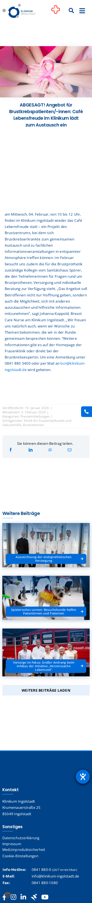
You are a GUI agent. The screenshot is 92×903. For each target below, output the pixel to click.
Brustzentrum (33, 425)
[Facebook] (11, 450)
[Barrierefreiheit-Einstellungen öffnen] (83, 777)
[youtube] (44, 897)
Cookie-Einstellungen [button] (20, 855)
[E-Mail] (69, 450)
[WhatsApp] (50, 450)
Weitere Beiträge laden (46, 690)
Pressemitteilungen (35, 416)
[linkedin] (23, 897)
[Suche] (71, 11)
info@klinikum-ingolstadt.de (55, 876)
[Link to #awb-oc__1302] (55, 11)
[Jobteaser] (34, 897)
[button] (7, 895)
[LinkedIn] (31, 450)
